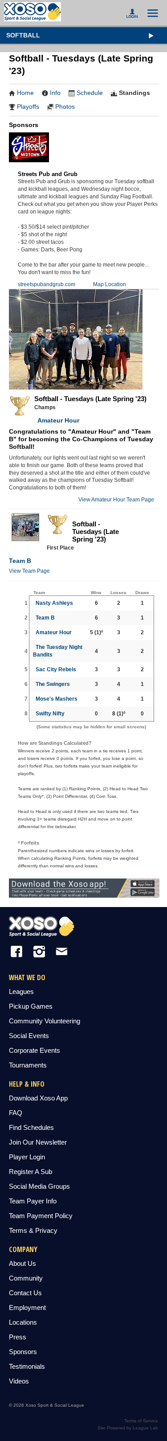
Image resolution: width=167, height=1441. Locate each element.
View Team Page (29, 571)
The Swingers (53, 684)
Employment (27, 1307)
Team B (20, 560)
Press (17, 1337)
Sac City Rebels (56, 669)
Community (26, 1278)
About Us (22, 1263)
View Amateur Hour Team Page (116, 500)
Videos (19, 1381)
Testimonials (27, 1366)
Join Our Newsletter (38, 1142)
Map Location (109, 284)
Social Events (29, 1035)
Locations (23, 1322)
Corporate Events (34, 1050)
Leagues (21, 991)
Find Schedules (31, 1127)
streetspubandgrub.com (46, 284)
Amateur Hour (56, 420)
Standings (134, 92)
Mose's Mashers (56, 699)
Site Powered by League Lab (128, 1427)
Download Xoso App (38, 1098)
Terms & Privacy (33, 1230)
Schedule (90, 92)
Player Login (27, 1157)
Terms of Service (141, 1420)
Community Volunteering (44, 1021)
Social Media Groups (39, 1186)
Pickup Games (31, 1006)
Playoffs (28, 106)
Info (55, 92)
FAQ (15, 1113)
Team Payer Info (33, 1201)
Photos (65, 106)
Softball (23, 35)
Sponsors (23, 1351)
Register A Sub (30, 1171)
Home (25, 92)
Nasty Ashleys (54, 603)
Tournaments (28, 1065)
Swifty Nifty (50, 713)
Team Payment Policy (41, 1215)
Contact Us (25, 1293)
